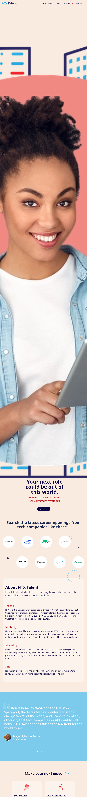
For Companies (64, 3)
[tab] (37, 751)
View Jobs (44, 509)
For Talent (47, 3)
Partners (80, 3)
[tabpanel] (43, 723)
